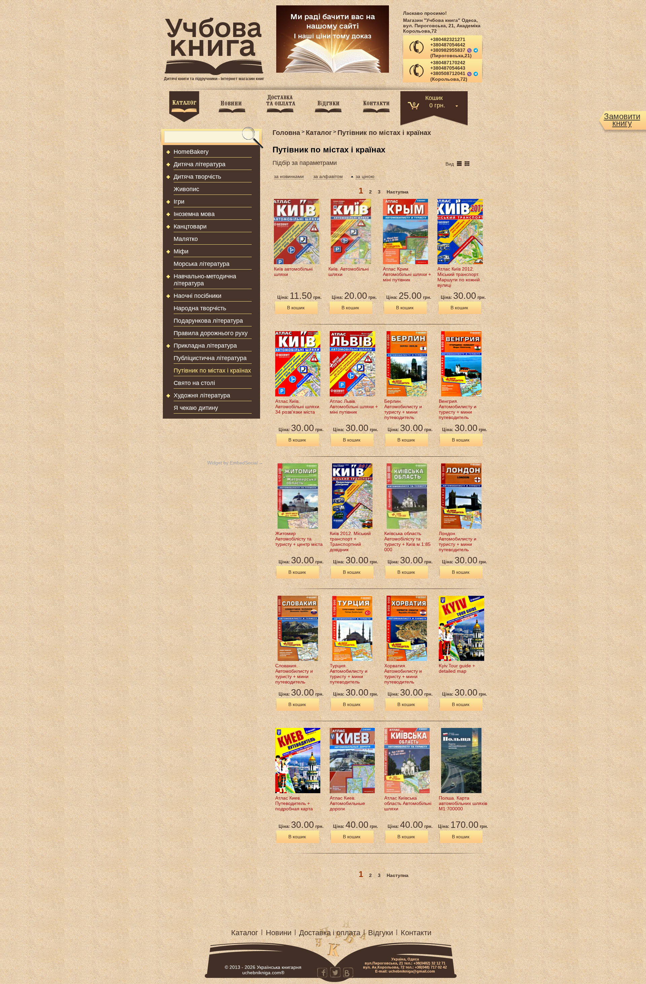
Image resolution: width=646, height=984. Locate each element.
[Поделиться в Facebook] (322, 972)
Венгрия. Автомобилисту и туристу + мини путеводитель (457, 409)
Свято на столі (194, 383)
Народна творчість (200, 308)
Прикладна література (205, 345)
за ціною (365, 176)
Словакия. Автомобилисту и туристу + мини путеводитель (294, 673)
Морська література (201, 263)
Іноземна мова (194, 214)
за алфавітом (328, 176)
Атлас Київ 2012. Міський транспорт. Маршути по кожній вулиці (458, 277)
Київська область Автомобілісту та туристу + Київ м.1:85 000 (407, 541)
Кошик (434, 97)
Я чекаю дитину (196, 408)
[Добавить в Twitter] (335, 972)
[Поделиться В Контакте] (348, 972)
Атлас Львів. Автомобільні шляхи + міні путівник (354, 406)
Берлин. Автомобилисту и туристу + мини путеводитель (403, 409)
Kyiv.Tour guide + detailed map (457, 668)
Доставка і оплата (329, 932)
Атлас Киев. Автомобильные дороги (347, 803)
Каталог (244, 932)
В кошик (295, 307)
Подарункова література (208, 320)
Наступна (397, 192)
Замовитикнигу (622, 120)
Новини (278, 932)
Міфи (181, 251)
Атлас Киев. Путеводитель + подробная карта (294, 803)
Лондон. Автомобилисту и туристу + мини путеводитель (457, 541)
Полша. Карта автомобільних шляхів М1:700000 (463, 803)
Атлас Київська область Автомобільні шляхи (407, 803)
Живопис (186, 189)
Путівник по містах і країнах (212, 370)
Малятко (186, 239)
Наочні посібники (197, 295)
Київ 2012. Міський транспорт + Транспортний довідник (350, 541)
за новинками (289, 176)
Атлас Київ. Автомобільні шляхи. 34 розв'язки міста (298, 406)
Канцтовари (190, 226)
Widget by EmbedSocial (232, 462)
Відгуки (380, 932)
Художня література (202, 395)
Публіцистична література (210, 358)
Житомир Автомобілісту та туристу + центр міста (299, 539)
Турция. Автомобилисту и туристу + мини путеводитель (348, 673)
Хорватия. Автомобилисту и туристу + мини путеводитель (403, 673)
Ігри (179, 201)
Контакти (416, 932)
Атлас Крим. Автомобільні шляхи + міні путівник (407, 274)
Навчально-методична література (205, 280)
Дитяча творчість (197, 176)
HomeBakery (191, 151)
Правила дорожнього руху (211, 333)
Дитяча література (199, 164)
